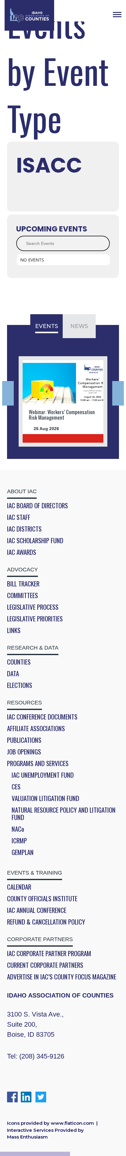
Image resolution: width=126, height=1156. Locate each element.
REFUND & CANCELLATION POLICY (46, 921)
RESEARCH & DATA (32, 648)
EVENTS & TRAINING (34, 873)
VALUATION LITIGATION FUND (45, 798)
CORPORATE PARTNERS (40, 939)
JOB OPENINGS (24, 751)
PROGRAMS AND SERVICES (38, 763)
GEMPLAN (23, 852)
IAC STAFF (18, 517)
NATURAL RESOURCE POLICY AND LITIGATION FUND (64, 813)
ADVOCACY (22, 570)
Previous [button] (8, 393)
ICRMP (19, 840)
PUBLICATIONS (24, 740)
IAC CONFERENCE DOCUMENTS (42, 716)
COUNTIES (19, 662)
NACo (18, 829)
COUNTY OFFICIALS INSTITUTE (42, 898)
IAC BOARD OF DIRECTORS (37, 505)
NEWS (79, 326)
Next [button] (118, 393)
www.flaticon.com (72, 1123)
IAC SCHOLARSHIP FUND (35, 540)
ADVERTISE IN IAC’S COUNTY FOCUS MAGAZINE (61, 976)
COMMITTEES (22, 595)
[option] (63, 401)
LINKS (13, 630)
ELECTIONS (19, 685)
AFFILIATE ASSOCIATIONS (36, 728)
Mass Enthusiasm (27, 1137)
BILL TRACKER (23, 583)
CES (16, 786)
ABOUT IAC (22, 491)
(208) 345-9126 (41, 1056)
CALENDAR (19, 887)
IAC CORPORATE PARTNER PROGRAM (49, 953)
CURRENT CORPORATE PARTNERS (45, 965)
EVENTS (46, 326)
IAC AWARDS (21, 552)
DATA (13, 673)
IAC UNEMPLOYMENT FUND (43, 775)
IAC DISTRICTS (24, 528)
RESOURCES (24, 703)
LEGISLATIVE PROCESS (32, 607)
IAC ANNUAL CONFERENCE (36, 910)
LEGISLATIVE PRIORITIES (35, 618)
